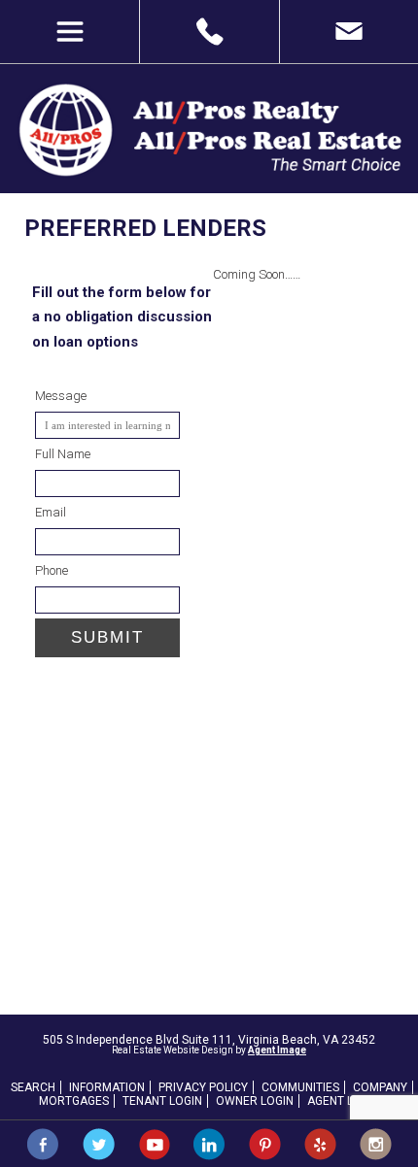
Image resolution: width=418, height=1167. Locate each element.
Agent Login (343, 1101)
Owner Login (255, 1101)
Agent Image (277, 1050)
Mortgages (74, 1101)
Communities (300, 1087)
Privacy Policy (203, 1087)
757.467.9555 (208, 31)
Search (33, 1087)
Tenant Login (162, 1101)
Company (380, 1087)
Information (107, 1087)
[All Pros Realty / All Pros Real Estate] (209, 174)
